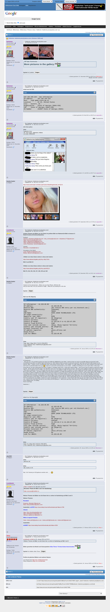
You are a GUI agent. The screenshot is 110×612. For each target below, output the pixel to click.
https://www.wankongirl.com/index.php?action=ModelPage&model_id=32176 (43, 184)
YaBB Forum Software (45, 603)
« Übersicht (10, 597)
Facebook (58, 26)
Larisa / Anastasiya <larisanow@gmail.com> (34, 244)
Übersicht (8, 26)
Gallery (51, 26)
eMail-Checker (67, 26)
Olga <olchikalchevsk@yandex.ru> (32, 513)
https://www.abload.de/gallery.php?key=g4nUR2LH (36, 268)
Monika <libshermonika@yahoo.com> (33, 253)
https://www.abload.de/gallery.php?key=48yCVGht (36, 259)
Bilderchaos (16, 29)
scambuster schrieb (28, 539)
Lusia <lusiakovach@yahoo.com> (32, 251)
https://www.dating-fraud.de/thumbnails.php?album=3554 (43, 525)
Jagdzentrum (77, 26)
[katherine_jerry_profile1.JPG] (41, 203)
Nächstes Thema (100, 32)
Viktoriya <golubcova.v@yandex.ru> (32, 515)
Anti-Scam (9, 29)
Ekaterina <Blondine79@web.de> (31, 503)
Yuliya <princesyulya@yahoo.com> (32, 240)
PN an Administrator (41, 26)
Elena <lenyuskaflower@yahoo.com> (33, 504)
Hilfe (14, 26)
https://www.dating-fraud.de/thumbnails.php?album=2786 (49, 507)
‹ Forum (15, 597)
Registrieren (32, 5)
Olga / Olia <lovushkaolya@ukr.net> (32, 512)
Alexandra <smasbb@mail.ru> (31, 247)
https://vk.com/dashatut (39, 561)
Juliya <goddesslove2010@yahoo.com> (33, 242)
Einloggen (22, 5)
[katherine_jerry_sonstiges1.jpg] (44, 154)
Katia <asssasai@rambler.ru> (31, 491)
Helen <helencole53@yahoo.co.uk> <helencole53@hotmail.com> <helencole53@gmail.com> (47, 520)
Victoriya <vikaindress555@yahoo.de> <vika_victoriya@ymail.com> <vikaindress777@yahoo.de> (48, 238)
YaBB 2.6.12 (61, 601)
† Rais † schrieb (27, 486)
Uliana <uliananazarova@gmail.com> (33, 241)
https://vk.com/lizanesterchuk (40, 559)
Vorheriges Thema (90, 32)
